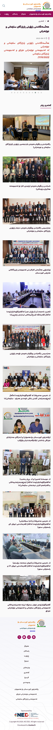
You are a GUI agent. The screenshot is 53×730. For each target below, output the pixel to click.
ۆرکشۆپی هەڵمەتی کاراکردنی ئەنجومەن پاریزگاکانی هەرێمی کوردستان (29, 271)
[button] (41, 92)
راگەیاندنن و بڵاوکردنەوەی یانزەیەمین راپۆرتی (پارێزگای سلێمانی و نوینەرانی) (27, 146)
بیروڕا (26, 661)
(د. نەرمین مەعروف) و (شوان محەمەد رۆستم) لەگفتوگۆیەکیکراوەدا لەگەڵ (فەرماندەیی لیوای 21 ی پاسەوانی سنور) (28, 566)
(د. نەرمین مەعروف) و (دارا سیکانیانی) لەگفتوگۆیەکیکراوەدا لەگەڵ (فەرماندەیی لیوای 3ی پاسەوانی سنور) (29, 524)
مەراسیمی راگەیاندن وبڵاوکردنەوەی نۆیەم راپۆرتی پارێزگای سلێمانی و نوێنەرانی (30, 355)
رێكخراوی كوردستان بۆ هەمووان (40, 14)
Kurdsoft (32, 725)
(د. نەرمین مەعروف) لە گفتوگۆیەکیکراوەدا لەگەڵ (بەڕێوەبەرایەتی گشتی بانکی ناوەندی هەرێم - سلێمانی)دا (27, 397)
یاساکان (15, 14)
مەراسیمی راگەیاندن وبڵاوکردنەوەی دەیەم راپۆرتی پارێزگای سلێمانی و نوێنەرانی (29, 230)
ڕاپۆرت (6, 14)
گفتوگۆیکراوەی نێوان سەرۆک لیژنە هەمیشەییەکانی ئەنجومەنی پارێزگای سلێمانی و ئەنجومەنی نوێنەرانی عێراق (29, 608)
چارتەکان (26, 668)
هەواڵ (23, 14)
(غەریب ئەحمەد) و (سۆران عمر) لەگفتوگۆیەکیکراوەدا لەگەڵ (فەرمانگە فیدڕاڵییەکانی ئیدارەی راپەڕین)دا (28, 313)
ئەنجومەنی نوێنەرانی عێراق (26, 694)
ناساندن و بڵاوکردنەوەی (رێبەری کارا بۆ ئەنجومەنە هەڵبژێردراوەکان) (29, 188)
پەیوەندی (26, 682)
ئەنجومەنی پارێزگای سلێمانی (26, 699)
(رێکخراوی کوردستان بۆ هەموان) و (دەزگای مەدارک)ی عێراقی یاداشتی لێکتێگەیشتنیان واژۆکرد (28, 439)
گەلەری (26, 673)
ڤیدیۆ (26, 678)
